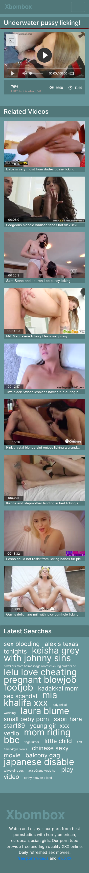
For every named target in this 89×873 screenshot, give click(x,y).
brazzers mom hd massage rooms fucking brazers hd (40, 666)
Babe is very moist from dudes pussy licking (40, 169)
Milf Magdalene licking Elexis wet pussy (36, 336)
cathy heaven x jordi (38, 778)
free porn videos (33, 858)
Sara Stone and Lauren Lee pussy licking (38, 281)
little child (58, 741)
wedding (10, 713)
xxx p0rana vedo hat (42, 770)
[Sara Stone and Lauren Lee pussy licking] (44, 255)
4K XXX (64, 858)
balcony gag (42, 755)
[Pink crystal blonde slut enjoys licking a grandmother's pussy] (44, 422)
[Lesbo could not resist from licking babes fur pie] (44, 533)
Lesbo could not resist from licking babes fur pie (43, 559)
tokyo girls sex (13, 770)
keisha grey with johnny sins (42, 654)
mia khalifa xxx (30, 699)
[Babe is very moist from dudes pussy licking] (44, 144)
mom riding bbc (37, 736)
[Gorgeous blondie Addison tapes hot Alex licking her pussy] (44, 199)
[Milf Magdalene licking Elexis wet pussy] (44, 311)
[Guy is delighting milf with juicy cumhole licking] (44, 589)
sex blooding (22, 643)
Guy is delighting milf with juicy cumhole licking (42, 614)
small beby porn (26, 719)
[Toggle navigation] (78, 7)
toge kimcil (32, 742)
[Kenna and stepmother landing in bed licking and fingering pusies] (44, 478)
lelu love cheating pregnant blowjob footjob (40, 680)
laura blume (45, 710)
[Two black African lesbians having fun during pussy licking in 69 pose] (44, 366)
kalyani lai (60, 705)
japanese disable (39, 761)
